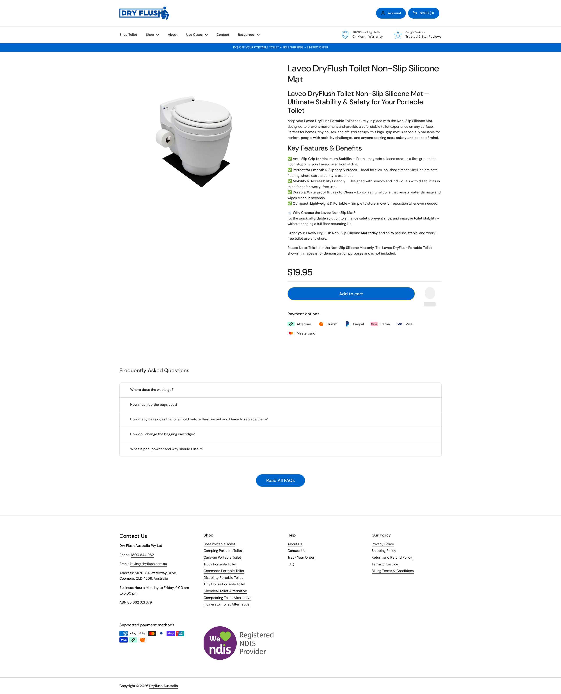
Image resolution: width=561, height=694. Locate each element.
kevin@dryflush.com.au (148, 563)
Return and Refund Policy (392, 557)
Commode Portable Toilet (224, 570)
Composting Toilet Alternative (227, 597)
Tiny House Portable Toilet (224, 584)
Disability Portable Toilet (223, 577)
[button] (423, 13)
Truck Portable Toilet (220, 564)
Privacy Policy (383, 544)
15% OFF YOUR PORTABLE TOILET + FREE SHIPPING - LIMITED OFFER (280, 47)
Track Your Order (301, 557)
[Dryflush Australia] (144, 13)
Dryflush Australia (163, 685)
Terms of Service (385, 564)
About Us (295, 544)
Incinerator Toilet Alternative (226, 604)
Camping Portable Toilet (223, 550)
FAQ (291, 564)
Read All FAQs (280, 480)
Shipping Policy (384, 550)
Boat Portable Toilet (219, 544)
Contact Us (296, 550)
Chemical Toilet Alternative (225, 591)
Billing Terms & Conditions (393, 570)
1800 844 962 (142, 554)
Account (394, 13)
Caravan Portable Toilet (222, 557)
